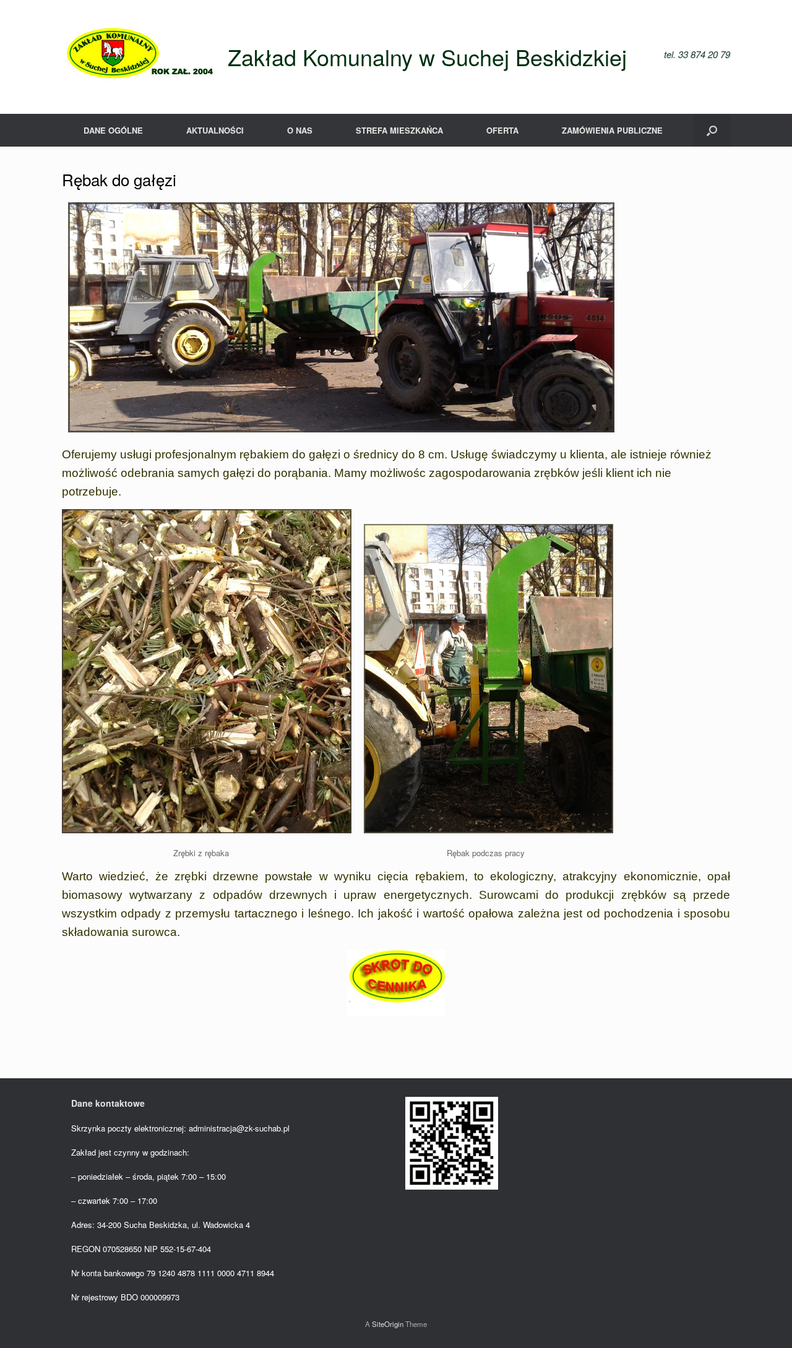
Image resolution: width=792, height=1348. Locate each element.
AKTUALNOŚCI (215, 130)
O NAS (299, 130)
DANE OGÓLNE (113, 130)
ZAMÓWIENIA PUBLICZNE (612, 130)
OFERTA (502, 130)
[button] (712, 130)
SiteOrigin (387, 1324)
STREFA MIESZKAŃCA (399, 130)
